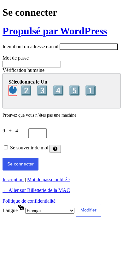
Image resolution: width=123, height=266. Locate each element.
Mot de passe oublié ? (48, 179)
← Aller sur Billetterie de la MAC (36, 190)
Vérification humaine (23, 70)
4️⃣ (59, 90)
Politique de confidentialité (29, 201)
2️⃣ (27, 90)
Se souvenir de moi (29, 147)
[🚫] (13, 90)
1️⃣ (90, 90)
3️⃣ (43, 90)
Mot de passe (16, 58)
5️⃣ (75, 90)
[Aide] (55, 149)
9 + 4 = (15, 130)
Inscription (13, 179)
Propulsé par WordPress (55, 31)
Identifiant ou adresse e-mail (30, 46)
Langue (10, 210)
